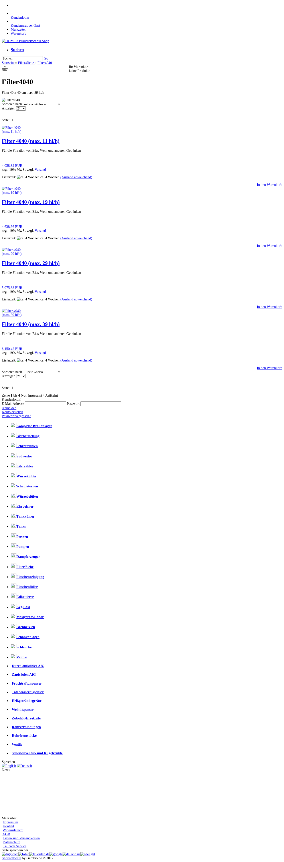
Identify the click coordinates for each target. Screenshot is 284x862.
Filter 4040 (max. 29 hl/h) (31, 263)
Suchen (17, 49)
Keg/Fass (23, 607)
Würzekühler (26, 476)
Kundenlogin (22, 17)
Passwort (73, 403)
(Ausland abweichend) (76, 177)
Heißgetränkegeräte (26, 701)
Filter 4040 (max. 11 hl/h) (30, 141)
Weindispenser (23, 709)
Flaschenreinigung (30, 577)
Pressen (22, 536)
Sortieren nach (12, 104)
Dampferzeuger (28, 556)
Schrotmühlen (27, 446)
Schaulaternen (27, 486)
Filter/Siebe (25, 567)
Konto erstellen (12, 412)
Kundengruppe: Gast (27, 25)
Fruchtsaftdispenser (27, 683)
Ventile (21, 657)
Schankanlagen (27, 637)
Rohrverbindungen (26, 727)
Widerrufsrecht (13, 830)
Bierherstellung (27, 436)
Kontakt (8, 826)
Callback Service (14, 846)
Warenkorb (18, 33)
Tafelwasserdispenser (28, 692)
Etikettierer (25, 597)
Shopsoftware (11, 858)
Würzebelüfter (27, 496)
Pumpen (22, 546)
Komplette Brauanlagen (34, 426)
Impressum (10, 822)
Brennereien (25, 627)
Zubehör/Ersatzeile (26, 718)
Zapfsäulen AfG (24, 674)
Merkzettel (18, 29)
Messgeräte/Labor (30, 617)
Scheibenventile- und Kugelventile (37, 753)
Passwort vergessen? (16, 416)
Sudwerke (24, 456)
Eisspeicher (25, 506)
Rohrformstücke (24, 735)
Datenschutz (11, 842)
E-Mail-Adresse (13, 403)
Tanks (21, 526)
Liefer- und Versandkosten (21, 838)
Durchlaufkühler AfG (28, 666)
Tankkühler (25, 516)
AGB (6, 834)
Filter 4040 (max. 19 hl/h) (31, 202)
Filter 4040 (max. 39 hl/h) (31, 324)
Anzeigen (9, 108)
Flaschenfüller (27, 587)
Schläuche (24, 647)
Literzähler (24, 466)
